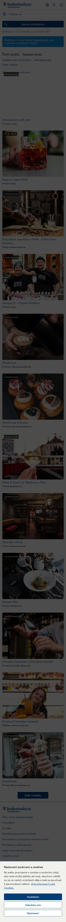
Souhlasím (33, 896)
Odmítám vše (33, 905)
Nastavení (33, 913)
